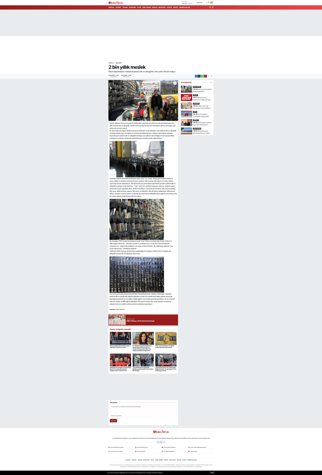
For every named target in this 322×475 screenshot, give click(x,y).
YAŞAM (125, 7)
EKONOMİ (132, 7)
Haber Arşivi (194, 451)
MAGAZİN (161, 7)
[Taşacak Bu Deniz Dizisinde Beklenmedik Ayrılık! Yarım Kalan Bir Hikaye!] (143, 360)
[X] (161, 442)
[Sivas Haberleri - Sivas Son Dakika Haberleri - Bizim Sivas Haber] (115, 2)
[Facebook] (158, 442)
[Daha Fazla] (205, 76)
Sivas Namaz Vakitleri (169, 447)
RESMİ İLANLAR (184, 7)
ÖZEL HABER (146, 7)
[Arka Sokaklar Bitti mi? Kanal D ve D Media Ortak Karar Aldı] (120, 338)
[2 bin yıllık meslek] (143, 100)
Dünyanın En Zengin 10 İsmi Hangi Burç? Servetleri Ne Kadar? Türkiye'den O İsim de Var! (120, 369)
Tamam (212, 472)
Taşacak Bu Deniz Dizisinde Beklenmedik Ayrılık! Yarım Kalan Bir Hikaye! (143, 369)
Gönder (113, 420)
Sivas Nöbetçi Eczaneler (117, 447)
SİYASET (118, 7)
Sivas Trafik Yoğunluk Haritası (198, 447)
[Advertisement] (161, 22)
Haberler (111, 63)
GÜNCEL (111, 7)
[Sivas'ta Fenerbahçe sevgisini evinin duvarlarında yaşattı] (166, 338)
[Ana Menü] (212, 7)
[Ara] (210, 7)
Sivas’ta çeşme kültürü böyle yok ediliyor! (202, 90)
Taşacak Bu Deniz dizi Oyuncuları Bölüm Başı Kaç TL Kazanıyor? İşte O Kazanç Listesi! (165, 369)
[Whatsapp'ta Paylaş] (202, 76)
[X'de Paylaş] (199, 76)
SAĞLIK (169, 7)
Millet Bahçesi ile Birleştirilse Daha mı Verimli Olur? (201, 132)
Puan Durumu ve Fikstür (116, 451)
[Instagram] (164, 442)
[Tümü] (211, 82)
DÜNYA (154, 7)
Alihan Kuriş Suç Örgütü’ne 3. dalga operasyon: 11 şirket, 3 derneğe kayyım (202, 99)
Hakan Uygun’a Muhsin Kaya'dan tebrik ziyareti (202, 124)
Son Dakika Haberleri (169, 451)
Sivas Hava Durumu (142, 447)
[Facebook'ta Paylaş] (196, 76)
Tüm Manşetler (141, 451)
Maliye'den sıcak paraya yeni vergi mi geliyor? (202, 107)
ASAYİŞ (175, 7)
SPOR (139, 7)
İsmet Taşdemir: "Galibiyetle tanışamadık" (201, 115)
